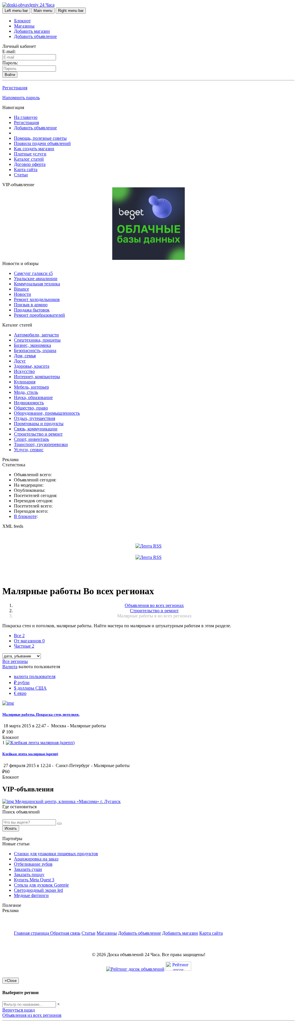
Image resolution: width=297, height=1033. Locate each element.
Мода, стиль (26, 392)
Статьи (21, 174)
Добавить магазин (32, 31)
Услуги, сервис (29, 449)
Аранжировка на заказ (36, 858)
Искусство (24, 371)
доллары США (30, 688)
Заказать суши (28, 869)
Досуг (20, 360)
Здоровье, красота (31, 366)
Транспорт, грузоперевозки (41, 444)
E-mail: (9, 51)
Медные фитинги (31, 895)
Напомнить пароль (21, 97)
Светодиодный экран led (38, 890)
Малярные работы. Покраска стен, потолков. (40, 714)
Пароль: (10, 62)
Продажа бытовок (32, 309)
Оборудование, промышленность (47, 413)
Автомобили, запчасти (36, 334)
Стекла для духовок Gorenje (41, 884)
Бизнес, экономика (32, 345)
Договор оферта (30, 164)
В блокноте (25, 516)
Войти (10, 75)
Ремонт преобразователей (39, 315)
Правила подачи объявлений (42, 143)
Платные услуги (30, 153)
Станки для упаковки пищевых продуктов (56, 853)
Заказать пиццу (29, 874)
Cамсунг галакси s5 (33, 273)
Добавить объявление (35, 36)
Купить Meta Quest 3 (34, 879)
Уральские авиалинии (35, 278)
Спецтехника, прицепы (37, 340)
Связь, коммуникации (35, 428)
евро (20, 693)
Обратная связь (65, 933)
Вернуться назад (18, 1009)
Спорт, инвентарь (31, 439)
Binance (21, 289)
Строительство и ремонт (38, 434)
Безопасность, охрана (35, 350)
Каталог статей (29, 159)
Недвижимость (29, 402)
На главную (25, 117)
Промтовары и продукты (39, 423)
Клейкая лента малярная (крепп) (30, 754)
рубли (22, 682)
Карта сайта (25, 169)
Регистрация (14, 87)
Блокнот (22, 20)
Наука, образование (33, 397)
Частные (24, 646)
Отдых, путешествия (34, 418)
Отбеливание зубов (33, 864)
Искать (11, 828)
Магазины (24, 25)
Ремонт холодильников (37, 299)
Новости (22, 294)
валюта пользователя (34, 676)
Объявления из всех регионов (31, 1015)
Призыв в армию (31, 304)
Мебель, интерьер (31, 387)
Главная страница (32, 933)
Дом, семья (25, 355)
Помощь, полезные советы (40, 138)
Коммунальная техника (37, 283)
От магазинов (29, 640)
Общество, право (31, 407)
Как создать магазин (34, 148)
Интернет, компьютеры (37, 376)
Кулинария (24, 381)
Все (19, 635)
